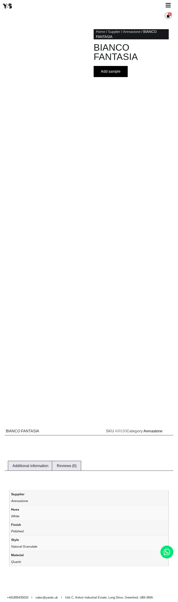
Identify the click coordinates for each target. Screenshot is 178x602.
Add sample (111, 71)
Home (100, 32)
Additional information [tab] (30, 466)
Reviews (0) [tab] (66, 466)
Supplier (114, 32)
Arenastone (131, 32)
